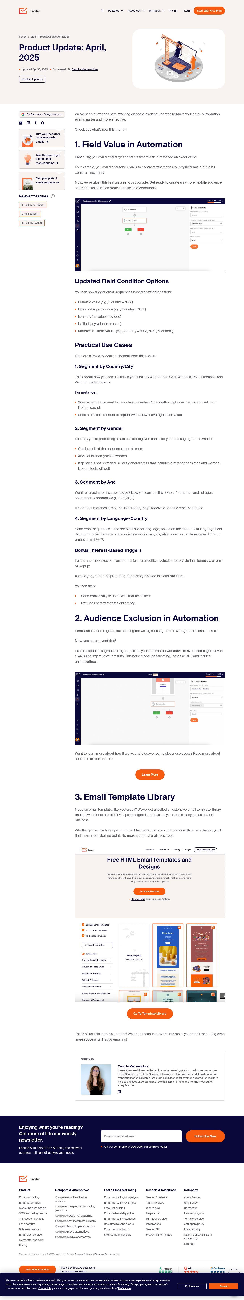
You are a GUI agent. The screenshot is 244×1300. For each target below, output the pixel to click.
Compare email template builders (75, 1221)
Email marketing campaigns (121, 1197)
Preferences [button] (124, 1288)
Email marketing (32, 222)
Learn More (150, 775)
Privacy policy (192, 1229)
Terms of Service (104, 1254)
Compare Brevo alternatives (72, 1231)
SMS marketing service (33, 1213)
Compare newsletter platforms (73, 1215)
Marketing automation (32, 1208)
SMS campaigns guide (117, 1234)
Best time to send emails (119, 1224)
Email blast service (30, 1234)
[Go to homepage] (29, 11)
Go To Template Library (149, 1014)
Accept (223, 1286)
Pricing (173, 10)
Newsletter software (31, 1240)
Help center (153, 1213)
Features (114, 10)
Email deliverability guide (119, 1213)
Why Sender (191, 1202)
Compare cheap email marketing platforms (75, 1208)
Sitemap (189, 1244)
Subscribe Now (205, 1136)
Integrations (153, 1224)
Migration (155, 10)
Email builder (30, 213)
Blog (33, 36)
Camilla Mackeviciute (85, 69)
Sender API (153, 1229)
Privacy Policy (82, 1254)
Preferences (192, 1286)
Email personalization (117, 1229)
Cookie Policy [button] (45, 1288)
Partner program (194, 1213)
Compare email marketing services (71, 1199)
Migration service (156, 1218)
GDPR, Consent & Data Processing (198, 1236)
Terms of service (194, 1218)
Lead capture (27, 1224)
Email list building (114, 1208)
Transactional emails (31, 1218)
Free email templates (159, 1234)
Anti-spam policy (194, 1224)
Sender (23, 36)
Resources (134, 10)
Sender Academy (156, 1197)
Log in (187, 10)
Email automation (32, 204)
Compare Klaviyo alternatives (73, 1237)
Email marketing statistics (120, 1218)
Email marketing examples (120, 1202)
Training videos (155, 1202)
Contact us (190, 1208)
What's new (153, 1208)
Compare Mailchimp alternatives (75, 1226)
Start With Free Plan (209, 10)
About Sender (192, 1197)
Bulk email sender (29, 1229)
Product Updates (32, 79)
